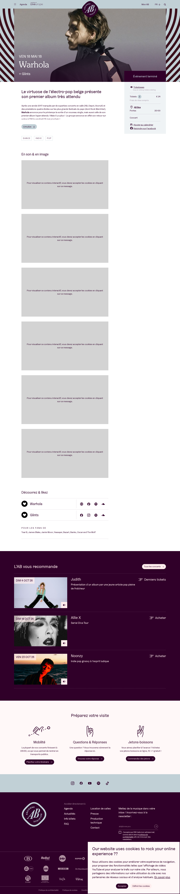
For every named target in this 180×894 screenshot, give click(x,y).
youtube (89, 783)
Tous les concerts (152, 566)
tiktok (107, 783)
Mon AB (145, 4)
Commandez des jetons (139, 758)
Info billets (70, 818)
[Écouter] (64, 605)
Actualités (69, 813)
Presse (94, 813)
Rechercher (165, 5)
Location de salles (100, 808)
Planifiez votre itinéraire (37, 761)
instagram (72, 783)
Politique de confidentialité (48, 890)
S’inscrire (156, 826)
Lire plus (27, 126)
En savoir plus (162, 877)
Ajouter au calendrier (143, 124)
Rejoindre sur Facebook (144, 128)
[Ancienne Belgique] (90, 9)
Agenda (23, 4)
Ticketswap (138, 87)
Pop (49, 138)
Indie (39, 138)
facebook (81, 783)
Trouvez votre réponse (88, 758)
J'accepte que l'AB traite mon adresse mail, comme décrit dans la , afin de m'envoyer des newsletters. (139, 836)
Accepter (122, 886)
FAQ (66, 823)
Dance (26, 138)
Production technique (96, 820)
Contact (94, 827)
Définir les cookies (141, 886)
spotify (98, 783)
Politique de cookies (69, 890)
